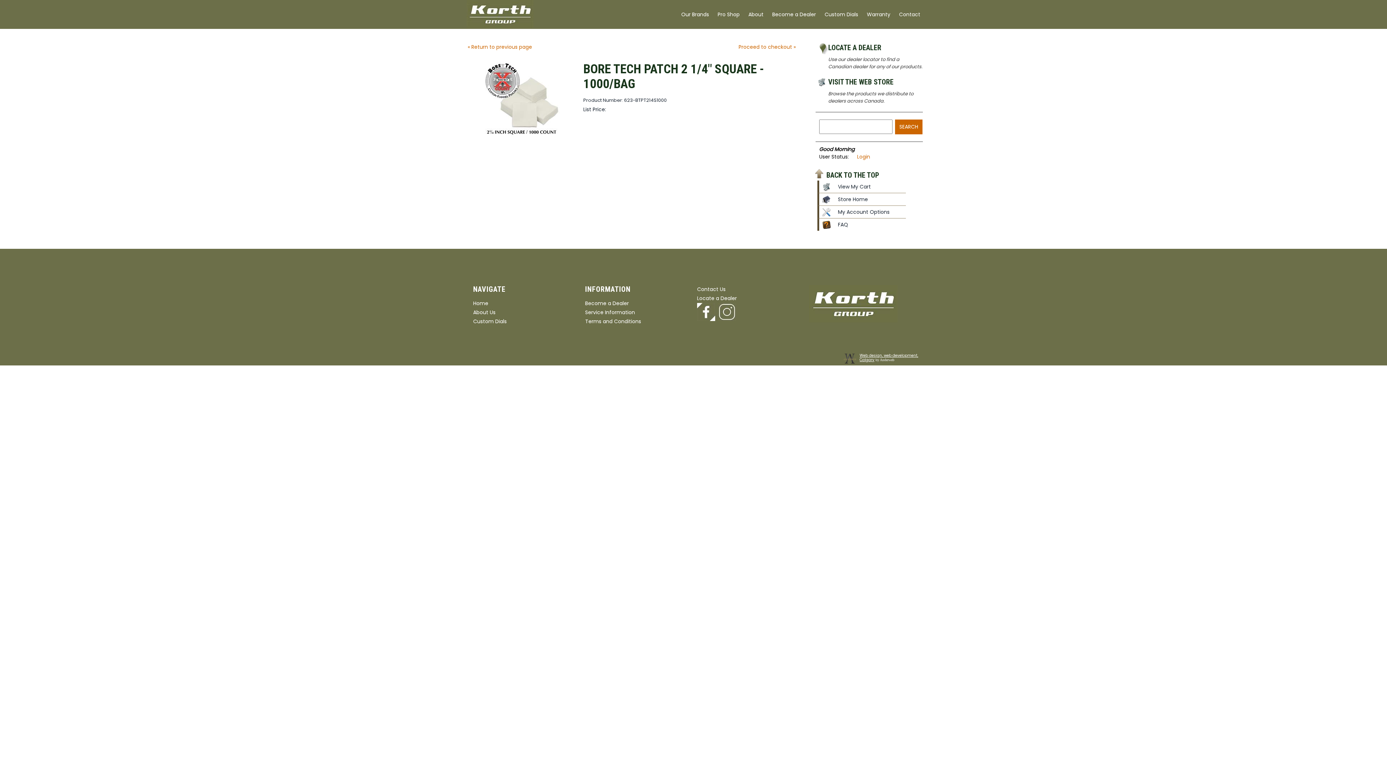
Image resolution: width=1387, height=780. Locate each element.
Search (908, 126)
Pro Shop (729, 14)
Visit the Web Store (861, 82)
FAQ (843, 224)
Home (480, 303)
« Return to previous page (500, 47)
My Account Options (864, 212)
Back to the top (852, 175)
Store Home (853, 199)
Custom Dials (841, 14)
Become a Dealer (794, 14)
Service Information (610, 312)
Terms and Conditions (613, 321)
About (756, 14)
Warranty (878, 14)
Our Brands (695, 14)
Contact (909, 14)
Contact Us (711, 289)
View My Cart (854, 186)
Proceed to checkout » (767, 47)
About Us (484, 312)
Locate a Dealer (854, 47)
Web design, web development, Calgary (889, 358)
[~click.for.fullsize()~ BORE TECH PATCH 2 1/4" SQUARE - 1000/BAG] (522, 134)
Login (863, 156)
